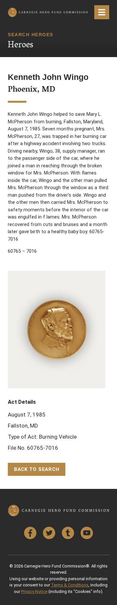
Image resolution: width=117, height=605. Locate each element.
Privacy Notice (34, 591)
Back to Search (36, 469)
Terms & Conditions (69, 584)
